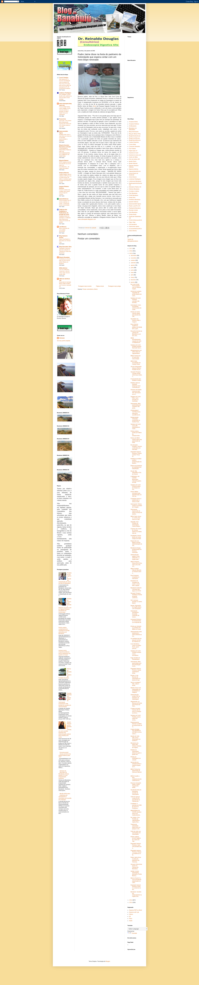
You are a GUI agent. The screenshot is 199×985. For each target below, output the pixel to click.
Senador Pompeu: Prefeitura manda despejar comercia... (136, 595)
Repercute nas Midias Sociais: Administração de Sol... (136, 543)
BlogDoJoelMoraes (134, 138)
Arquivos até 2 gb (134, 912)
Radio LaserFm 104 (134, 206)
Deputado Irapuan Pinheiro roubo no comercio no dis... (136, 887)
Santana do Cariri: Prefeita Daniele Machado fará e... (136, 346)
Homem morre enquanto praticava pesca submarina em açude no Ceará (64, 653)
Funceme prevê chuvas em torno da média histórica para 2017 (65, 755)
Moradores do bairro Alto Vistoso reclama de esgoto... (136, 745)
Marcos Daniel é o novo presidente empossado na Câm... (136, 880)
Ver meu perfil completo (63, 340)
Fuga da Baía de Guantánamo (135, 658)
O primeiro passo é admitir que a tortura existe (136, 500)
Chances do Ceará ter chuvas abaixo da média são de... (136, 531)
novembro (134, 258)
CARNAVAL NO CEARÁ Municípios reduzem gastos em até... (136, 479)
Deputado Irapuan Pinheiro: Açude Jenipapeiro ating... (136, 671)
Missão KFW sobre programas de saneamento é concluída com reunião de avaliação (65, 796)
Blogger (108, 961)
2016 (131, 251)
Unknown (62, 338)
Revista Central (133, 210)
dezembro (134, 255)
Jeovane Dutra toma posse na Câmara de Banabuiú (136, 866)
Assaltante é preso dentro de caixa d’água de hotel (136, 537)
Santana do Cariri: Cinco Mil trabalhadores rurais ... (136, 426)
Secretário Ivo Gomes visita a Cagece (135, 320)
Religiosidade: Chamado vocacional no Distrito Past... (135, 420)
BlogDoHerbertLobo (134, 136)
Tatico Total (132, 222)
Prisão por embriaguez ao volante (136, 758)
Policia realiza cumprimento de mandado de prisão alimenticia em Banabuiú (64, 630)
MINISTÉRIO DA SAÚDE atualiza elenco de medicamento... (136, 813)
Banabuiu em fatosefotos (133, 128)
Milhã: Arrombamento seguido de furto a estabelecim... (136, 340)
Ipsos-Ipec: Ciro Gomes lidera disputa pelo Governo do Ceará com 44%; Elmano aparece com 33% (65, 123)
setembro (133, 262)
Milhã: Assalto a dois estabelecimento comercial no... (136, 778)
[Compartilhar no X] (104, 228)
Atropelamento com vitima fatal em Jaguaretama (136, 352)
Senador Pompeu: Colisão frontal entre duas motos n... (136, 374)
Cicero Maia (132, 144)
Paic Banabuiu (133, 193)
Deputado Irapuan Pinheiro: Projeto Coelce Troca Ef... (136, 454)
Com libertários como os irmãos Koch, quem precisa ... (136, 646)
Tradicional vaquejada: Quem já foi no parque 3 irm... (135, 827)
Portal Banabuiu (133, 195)
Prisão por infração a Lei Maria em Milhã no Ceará (136, 628)
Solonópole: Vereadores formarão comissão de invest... (135, 614)
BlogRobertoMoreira (135, 140)
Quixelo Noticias (133, 202)
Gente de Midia (133, 157)
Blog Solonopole (133, 131)
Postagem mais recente (85, 286)
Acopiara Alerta (133, 121)
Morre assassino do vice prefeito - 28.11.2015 (64, 230)
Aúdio (130, 920)
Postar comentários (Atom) (90, 289)
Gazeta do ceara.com (135, 155)
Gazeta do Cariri (133, 153)
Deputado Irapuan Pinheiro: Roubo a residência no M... (136, 853)
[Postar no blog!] (102, 228)
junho (132, 270)
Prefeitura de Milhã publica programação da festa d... (136, 461)
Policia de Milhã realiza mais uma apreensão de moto (136, 440)
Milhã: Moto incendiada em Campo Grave (136, 362)
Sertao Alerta (132, 214)
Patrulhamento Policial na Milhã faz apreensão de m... (136, 725)
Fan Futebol (132, 148)
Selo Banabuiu (133, 212)
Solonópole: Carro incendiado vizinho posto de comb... (136, 307)
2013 (131, 902)
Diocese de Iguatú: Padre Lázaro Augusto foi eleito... (136, 785)
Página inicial (100, 286)
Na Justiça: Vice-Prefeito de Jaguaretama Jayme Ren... (135, 820)
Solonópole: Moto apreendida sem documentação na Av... (136, 664)
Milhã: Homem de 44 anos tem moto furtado (136, 357)
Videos (131, 914)
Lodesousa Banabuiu (135, 181)
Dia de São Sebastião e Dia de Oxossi (136, 472)
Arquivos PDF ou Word (135, 910)
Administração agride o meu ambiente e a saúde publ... (135, 557)
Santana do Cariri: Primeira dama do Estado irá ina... (136, 487)
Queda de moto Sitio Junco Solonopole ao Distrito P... (135, 738)
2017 (131, 248)
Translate (134, 933)
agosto (133, 265)
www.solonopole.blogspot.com (87, 219)
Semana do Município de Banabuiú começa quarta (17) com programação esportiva (64, 774)
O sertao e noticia (134, 191)
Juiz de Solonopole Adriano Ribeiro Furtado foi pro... (136, 368)
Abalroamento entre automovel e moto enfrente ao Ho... (136, 634)
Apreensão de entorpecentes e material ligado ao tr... (136, 764)
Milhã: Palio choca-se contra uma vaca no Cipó (136, 518)
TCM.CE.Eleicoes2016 (135, 220)
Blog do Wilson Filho (135, 134)
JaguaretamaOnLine (135, 171)
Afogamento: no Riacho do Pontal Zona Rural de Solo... (136, 704)
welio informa (133, 230)
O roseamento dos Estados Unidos (136, 379)
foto (94, 106)
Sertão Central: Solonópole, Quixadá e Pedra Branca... (136, 873)
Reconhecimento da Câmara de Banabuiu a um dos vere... (136, 333)
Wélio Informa (63, 268)
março (133, 277)
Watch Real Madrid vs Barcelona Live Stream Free (65, 240)
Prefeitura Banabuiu (134, 199)
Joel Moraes (62, 227)
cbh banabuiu (133, 224)
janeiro (133, 282)
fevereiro (133, 279)
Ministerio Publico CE (135, 187)
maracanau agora (134, 226)
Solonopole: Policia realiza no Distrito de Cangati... (136, 505)
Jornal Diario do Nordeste (133, 174)
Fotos (130, 918)
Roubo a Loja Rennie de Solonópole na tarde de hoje (135, 678)
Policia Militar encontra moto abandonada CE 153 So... (136, 494)
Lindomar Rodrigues (65, 93)
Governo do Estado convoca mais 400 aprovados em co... (136, 392)
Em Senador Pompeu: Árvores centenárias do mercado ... (136, 447)
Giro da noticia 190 (134, 159)
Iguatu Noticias (133, 163)
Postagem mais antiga (114, 286)
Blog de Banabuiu (64, 257)
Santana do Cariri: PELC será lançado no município (136, 399)
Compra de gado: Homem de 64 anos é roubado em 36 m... (136, 711)
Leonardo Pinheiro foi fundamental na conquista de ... (136, 622)
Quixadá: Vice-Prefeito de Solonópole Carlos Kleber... (136, 524)
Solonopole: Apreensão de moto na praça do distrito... (136, 512)
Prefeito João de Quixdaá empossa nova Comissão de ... (136, 385)
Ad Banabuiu (132, 126)
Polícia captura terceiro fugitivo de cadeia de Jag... (136, 839)
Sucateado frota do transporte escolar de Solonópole (136, 792)
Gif (130, 916)
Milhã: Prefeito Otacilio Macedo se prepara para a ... (136, 571)
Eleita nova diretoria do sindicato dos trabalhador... (136, 467)
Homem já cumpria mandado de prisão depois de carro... (136, 293)
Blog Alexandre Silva (65, 246)
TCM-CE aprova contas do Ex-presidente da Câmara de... (135, 799)
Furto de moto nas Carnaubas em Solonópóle (136, 833)
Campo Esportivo (134, 142)
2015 (131, 253)
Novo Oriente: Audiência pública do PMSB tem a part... (136, 326)
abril (132, 275)
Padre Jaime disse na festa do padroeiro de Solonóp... (136, 860)
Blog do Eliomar (64, 160)
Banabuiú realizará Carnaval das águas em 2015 (136, 589)
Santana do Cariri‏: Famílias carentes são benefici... (136, 300)
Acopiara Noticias (134, 124)
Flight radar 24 (133, 150)
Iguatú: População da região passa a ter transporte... (136, 607)
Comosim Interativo (134, 146)
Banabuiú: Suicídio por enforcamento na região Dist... (136, 894)
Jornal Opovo (133, 177)
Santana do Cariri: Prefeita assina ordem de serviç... (136, 718)
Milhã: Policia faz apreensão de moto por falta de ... (136, 771)
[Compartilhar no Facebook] (106, 228)
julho (132, 267)
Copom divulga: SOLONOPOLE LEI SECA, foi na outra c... (136, 731)
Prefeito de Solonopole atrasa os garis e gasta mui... (136, 752)
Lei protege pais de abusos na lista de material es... (136, 640)
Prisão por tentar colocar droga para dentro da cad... (135, 314)
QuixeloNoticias (64, 199)
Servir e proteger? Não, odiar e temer (136, 684)
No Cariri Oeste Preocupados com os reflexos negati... (136, 287)
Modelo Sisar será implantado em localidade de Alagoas (136, 690)
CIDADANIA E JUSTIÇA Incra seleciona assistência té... (136, 413)
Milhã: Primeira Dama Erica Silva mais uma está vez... (136, 564)
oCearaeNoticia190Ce (135, 228)
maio (132, 272)
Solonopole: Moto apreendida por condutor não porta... (136, 406)
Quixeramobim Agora (135, 204)
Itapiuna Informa (133, 169)
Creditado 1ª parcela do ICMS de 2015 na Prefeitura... (136, 806)
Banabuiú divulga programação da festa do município (136, 550)
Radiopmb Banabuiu (135, 208)
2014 (131, 900)
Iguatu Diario (132, 161)
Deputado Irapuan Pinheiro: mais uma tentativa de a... (136, 846)
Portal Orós (62, 119)
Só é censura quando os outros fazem (136, 601)
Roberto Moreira (64, 172)
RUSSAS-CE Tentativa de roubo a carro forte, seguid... (135, 583)
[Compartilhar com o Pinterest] (108, 228)
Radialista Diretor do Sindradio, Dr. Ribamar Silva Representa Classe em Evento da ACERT (64, 219)
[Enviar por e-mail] (101, 228)
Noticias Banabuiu (134, 189)
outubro (133, 260)
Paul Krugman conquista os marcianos (135, 577)
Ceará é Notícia (63, 77)
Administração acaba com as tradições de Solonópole (135, 697)
